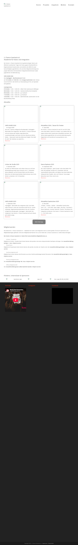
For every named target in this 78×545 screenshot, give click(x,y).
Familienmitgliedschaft (12, 252)
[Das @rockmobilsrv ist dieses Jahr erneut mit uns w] (46, 432)
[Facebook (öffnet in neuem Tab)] (64, 1)
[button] (39, 239)
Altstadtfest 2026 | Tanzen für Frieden (52, 125)
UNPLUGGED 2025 (10, 201)
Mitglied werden (17, 243)
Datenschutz (51, 543)
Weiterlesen (7, 140)
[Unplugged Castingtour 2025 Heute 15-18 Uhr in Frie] (38, 429)
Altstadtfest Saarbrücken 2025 (50, 201)
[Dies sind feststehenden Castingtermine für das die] (31, 330)
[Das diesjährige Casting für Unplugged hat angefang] (38, 337)
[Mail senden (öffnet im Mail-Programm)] (70, 1)
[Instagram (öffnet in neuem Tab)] (66, 1)
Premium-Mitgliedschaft (12, 259)
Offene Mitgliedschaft (11, 265)
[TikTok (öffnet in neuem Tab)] (72, 1)
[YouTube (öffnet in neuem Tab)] (68, 1)
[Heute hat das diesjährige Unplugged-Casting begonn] (31, 462)
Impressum (45, 543)
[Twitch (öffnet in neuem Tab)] (73, 1)
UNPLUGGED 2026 (10, 125)
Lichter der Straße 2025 (12, 164)
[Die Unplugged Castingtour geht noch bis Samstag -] (46, 317)
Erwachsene (9, 245)
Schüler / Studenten (11, 239)
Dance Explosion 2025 (47, 164)
